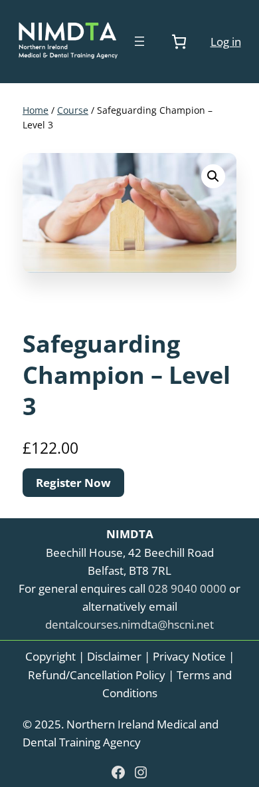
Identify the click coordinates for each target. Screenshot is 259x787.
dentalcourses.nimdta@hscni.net (129, 624)
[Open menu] (139, 41)
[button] (213, 176)
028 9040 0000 (187, 588)
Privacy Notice (189, 656)
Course (72, 110)
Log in (226, 41)
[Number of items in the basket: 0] (179, 41)
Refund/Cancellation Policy (96, 675)
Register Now (73, 482)
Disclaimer (114, 656)
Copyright (50, 656)
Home (35, 110)
